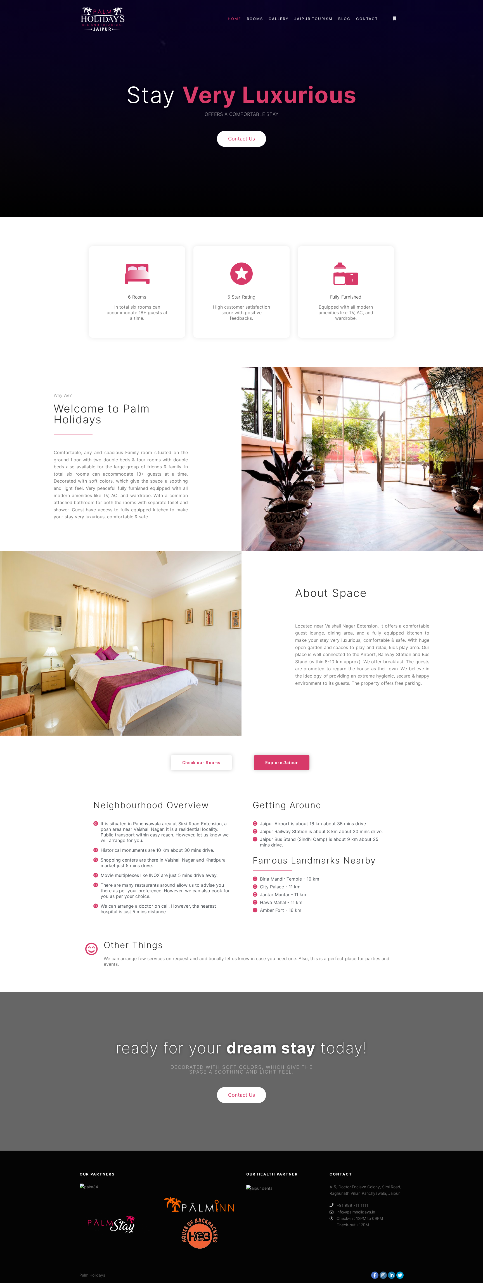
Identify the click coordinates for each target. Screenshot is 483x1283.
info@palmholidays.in (356, 1212)
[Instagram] (383, 1275)
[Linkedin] (391, 1275)
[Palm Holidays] (102, 18)
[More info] (394, 18)
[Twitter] (400, 1275)
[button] (241, 139)
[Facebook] (374, 1275)
